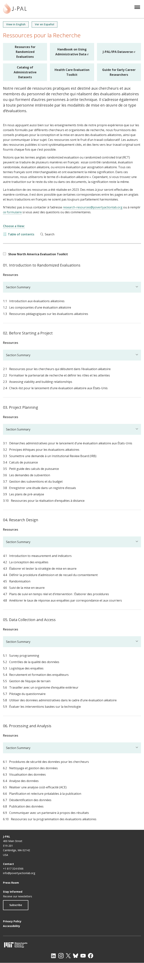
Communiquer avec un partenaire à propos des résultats (49, 813)
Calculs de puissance (23, 462)
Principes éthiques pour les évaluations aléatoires (44, 450)
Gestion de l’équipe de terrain (29, 681)
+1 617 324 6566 (13, 868)
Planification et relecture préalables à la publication (45, 794)
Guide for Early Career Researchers (119, 72)
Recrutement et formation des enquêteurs (39, 675)
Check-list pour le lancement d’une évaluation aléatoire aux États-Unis (58, 388)
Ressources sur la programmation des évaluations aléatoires (53, 819)
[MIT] (72, 945)
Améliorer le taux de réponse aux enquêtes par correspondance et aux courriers (65, 600)
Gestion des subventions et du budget (36, 481)
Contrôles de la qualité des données (34, 662)
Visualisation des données (27, 774)
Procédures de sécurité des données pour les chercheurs (49, 762)
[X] (68, 955)
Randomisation (19, 581)
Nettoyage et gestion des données (33, 768)
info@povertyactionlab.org (19, 873)
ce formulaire (12, 212)
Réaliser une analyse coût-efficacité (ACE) (38, 787)
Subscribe (15, 905)
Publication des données (26, 806)
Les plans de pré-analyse (26, 494)
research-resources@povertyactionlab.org (92, 207)
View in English (16, 24)
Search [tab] (49, 234)
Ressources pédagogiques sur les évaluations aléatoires (48, 314)
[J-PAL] (15, 9)
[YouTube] (83, 955)
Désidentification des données (30, 800)
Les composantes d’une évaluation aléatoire (40, 307)
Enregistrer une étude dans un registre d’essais (42, 488)
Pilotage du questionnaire (27, 694)
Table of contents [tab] (21, 234)
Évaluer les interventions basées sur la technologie (45, 707)
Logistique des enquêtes (26, 668)
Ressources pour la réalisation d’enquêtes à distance (48, 501)
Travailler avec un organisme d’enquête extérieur (43, 687)
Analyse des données (24, 781)
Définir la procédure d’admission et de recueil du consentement (53, 575)
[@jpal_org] (61, 955)
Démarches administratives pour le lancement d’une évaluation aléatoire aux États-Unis (70, 443)
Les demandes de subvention (29, 475)
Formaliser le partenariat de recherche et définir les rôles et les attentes (59, 375)
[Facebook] (90, 955)
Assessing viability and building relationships (40, 382)
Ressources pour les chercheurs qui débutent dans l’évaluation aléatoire (60, 369)
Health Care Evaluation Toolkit (72, 72)
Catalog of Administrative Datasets (25, 72)
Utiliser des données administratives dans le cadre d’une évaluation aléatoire (63, 700)
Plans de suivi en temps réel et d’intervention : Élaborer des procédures (59, 594)
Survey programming (24, 656)
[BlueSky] (75, 955)
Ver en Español (44, 24)
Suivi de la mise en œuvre (27, 588)
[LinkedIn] (53, 955)
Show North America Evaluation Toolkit (38, 254)
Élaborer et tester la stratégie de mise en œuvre (42, 568)
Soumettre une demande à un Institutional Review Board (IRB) (52, 456)
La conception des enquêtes (28, 562)
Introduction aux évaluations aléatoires (36, 301)
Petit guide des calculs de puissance (34, 469)
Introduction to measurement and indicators (40, 556)
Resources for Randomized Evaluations (25, 52)
